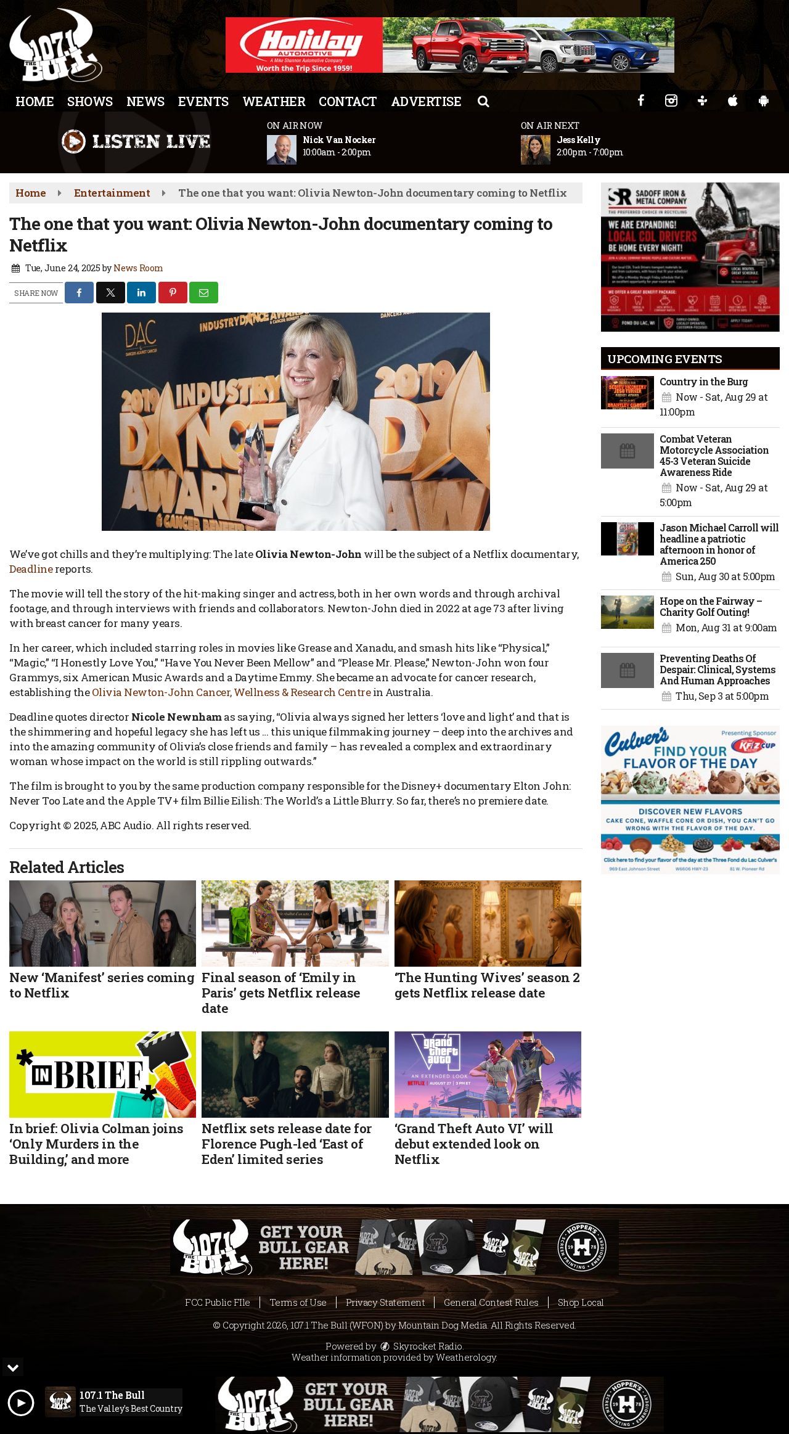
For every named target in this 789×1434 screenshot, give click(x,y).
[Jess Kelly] (550, 150)
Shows (90, 101)
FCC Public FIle (217, 1302)
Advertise (426, 101)
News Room (138, 268)
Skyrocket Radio (426, 1346)
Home (34, 101)
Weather (274, 101)
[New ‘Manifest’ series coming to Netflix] (102, 923)
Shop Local (581, 1302)
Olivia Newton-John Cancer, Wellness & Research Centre (231, 692)
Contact (348, 101)
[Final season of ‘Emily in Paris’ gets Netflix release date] (295, 923)
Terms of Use (298, 1302)
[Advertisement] (450, 45)
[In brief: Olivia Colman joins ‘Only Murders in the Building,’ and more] (102, 1074)
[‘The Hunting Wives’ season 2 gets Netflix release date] (487, 923)
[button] (483, 100)
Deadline (30, 569)
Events (203, 101)
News (145, 101)
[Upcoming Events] (627, 399)
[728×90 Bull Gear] (439, 1404)
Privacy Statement (385, 1302)
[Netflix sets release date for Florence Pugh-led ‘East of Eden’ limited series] (295, 1074)
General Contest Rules (491, 1302)
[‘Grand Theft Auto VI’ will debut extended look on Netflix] (487, 1074)
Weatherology (466, 1357)
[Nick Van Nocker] (296, 150)
